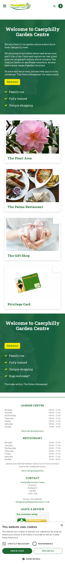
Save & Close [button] (17, 551)
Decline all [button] (48, 551)
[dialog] (32, 543)
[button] (32, 559)
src (54, 6)
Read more (12, 81)
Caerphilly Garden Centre (32, 482)
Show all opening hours (32, 431)
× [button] (61, 525)
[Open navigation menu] (5, 6)
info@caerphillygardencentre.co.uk (32, 501)
